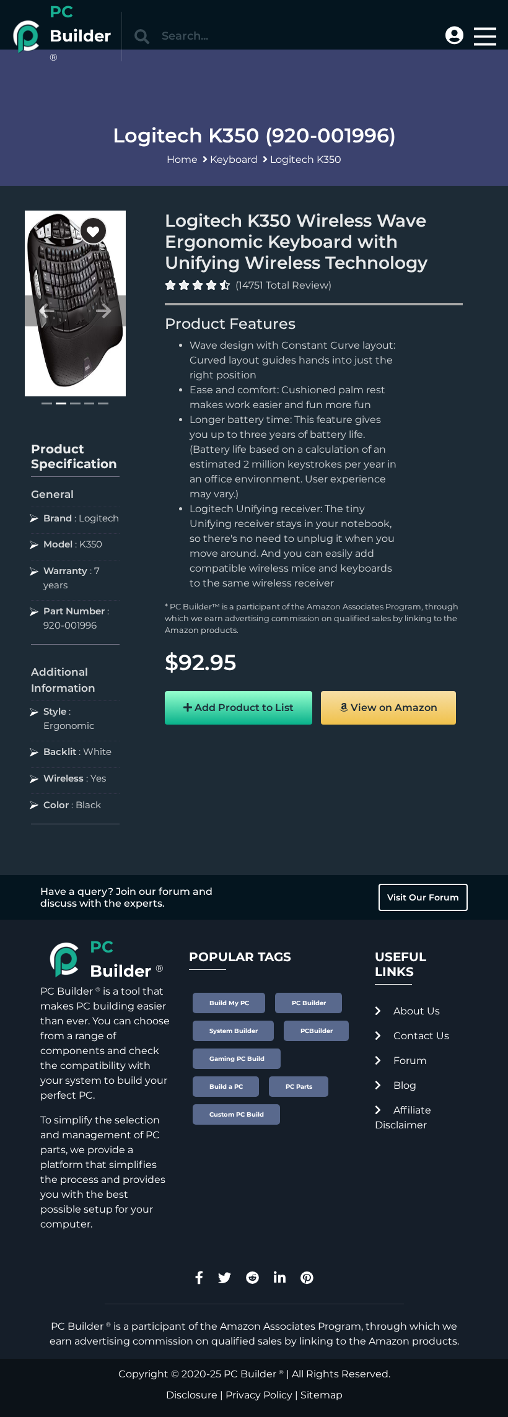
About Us (415, 1011)
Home (182, 159)
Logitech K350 (305, 159)
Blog (403, 1085)
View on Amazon (392, 707)
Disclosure (191, 1395)
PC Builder (250, 1374)
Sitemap (321, 1395)
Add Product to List (243, 707)
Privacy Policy (259, 1395)
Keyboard (234, 159)
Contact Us (420, 1036)
